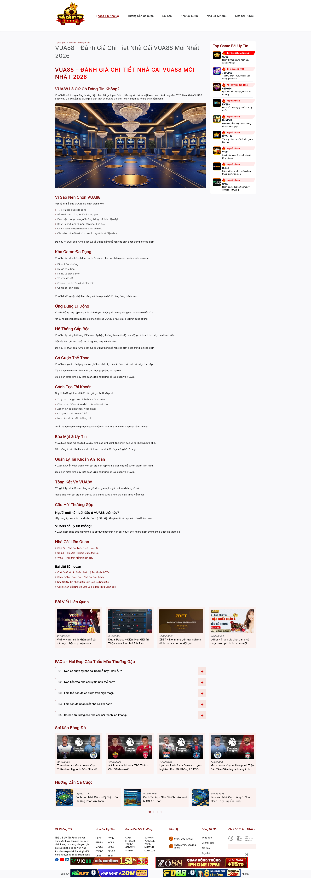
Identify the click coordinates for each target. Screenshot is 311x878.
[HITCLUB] (217, 135)
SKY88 (111, 851)
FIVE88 (99, 851)
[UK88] (217, 182)
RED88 (99, 842)
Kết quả (206, 848)
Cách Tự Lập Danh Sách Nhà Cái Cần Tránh (80, 577)
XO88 (111, 842)
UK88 (99, 838)
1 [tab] (149, 812)
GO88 (128, 837)
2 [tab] (153, 812)
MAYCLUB (149, 850)
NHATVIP (149, 847)
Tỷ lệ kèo (207, 837)
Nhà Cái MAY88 (216, 15)
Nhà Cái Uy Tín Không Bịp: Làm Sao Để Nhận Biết (83, 582)
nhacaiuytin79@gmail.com (185, 846)
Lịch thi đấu (208, 842)
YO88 (147, 844)
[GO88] (217, 55)
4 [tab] (161, 812)
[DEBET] (217, 166)
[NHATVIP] (217, 119)
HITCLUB (130, 840)
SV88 (111, 838)
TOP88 (129, 844)
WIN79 (129, 850)
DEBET (99, 855)
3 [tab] (157, 812)
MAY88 (99, 846)
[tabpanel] (88, 797)
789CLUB (149, 840)
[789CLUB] (217, 71)
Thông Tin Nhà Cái (107, 15)
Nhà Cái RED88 (244, 15)
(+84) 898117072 (183, 838)
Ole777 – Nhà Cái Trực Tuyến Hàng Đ (77, 548)
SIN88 (111, 846)
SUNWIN (149, 837)
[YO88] (217, 150)
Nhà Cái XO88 (189, 15)
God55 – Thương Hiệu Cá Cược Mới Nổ (77, 553)
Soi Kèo (167, 15)
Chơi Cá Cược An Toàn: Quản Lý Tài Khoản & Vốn (83, 572)
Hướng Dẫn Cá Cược (141, 15)
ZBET (111, 855)
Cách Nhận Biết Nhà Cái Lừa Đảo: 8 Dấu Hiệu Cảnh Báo (86, 586)
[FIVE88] (217, 103)
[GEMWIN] (217, 87)
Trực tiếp (206, 853)
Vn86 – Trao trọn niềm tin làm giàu (75, 557)
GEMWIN (130, 847)
